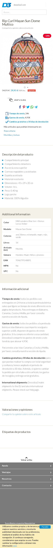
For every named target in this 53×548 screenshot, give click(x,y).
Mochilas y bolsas (12, 135)
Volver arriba (26, 460)
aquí (15, 546)
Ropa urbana (9, 131)
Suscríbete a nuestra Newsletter (20, 523)
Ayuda (5, 465)
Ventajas (6, 472)
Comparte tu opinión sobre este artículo (17, 28)
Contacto (6, 485)
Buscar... (7, 12)
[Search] (44, 12)
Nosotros (6, 479)
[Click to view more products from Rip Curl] (26, 100)
